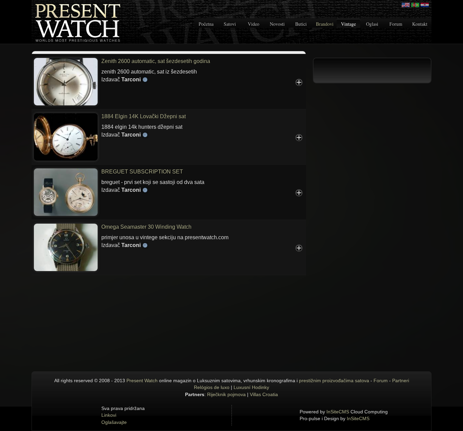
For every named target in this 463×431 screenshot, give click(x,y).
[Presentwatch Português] (415, 5)
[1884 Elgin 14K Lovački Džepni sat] (66, 136)
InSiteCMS (337, 411)
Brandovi (325, 24)
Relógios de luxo (211, 387)
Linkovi (108, 415)
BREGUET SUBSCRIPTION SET (142, 172)
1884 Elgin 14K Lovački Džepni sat (143, 116)
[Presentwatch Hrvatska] (425, 5)
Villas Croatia (264, 394)
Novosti (277, 24)
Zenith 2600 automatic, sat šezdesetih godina (155, 61)
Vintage (348, 24)
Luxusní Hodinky (251, 387)
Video (253, 24)
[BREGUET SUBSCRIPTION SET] (66, 191)
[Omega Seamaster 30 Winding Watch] (66, 247)
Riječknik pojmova (226, 394)
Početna (206, 24)
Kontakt (419, 24)
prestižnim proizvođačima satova (334, 380)
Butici (301, 24)
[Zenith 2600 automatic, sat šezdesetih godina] (66, 81)
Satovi (230, 24)
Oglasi (372, 24)
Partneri (400, 380)
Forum (395, 24)
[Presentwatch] (406, 5)
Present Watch (142, 380)
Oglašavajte (114, 422)
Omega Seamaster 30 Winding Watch (146, 227)
